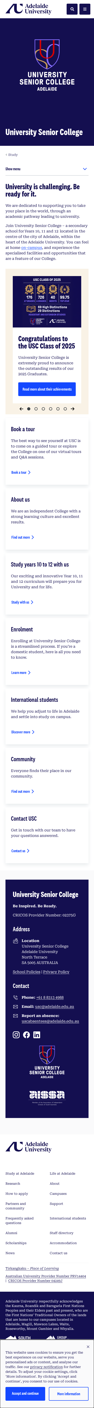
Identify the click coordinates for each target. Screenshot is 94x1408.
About (55, 1183)
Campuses (58, 1193)
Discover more (20, 732)
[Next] (72, 409)
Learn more (18, 672)
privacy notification (46, 1367)
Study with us (20, 602)
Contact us (18, 850)
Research (12, 1183)
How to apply (16, 1193)
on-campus (31, 247)
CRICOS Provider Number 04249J (35, 1281)
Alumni (11, 1233)
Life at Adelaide (62, 1173)
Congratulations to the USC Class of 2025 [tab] (28, 409)
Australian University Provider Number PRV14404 (45, 1276)
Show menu (12, 168)
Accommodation (63, 1243)
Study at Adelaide (19, 1173)
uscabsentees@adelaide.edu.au (50, 1021)
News (10, 1253)
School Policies (26, 972)
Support (56, 1204)
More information (68, 1393)
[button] (88, 1347)
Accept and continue (25, 1393)
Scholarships (15, 1243)
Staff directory (61, 1233)
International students (68, 1218)
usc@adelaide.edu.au (54, 1006)
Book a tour (18, 472)
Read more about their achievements (47, 389)
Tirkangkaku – (32, 1268)
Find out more (20, 537)
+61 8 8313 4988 (50, 997)
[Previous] (21, 409)
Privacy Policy (56, 972)
